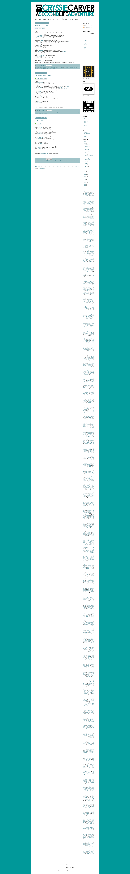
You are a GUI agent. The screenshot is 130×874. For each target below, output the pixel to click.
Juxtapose (84, 480)
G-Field (84, 424)
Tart (88, 737)
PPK (86, 646)
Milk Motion (86, 566)
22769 (91, 193)
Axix (87, 241)
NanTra (85, 595)
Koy (87, 493)
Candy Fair (90, 287)
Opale (92, 616)
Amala (91, 215)
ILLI (89, 458)
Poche (92, 639)
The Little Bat (88, 772)
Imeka (84, 460)
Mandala (88, 549)
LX (91, 540)
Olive (90, 613)
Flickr (57, 19)
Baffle (87, 244)
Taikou (92, 733)
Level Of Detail (92, 517)
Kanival (89, 483)
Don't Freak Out (85, 351)
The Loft (92, 772)
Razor (88, 658)
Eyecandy (84, 390)
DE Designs (91, 334)
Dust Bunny (90, 358)
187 (84, 192)
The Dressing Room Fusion (88, 759)
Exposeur (85, 388)
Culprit (87, 325)
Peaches (91, 626)
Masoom (84, 552)
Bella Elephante (91, 254)
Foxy (88, 418)
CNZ (87, 303)
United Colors (88, 807)
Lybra (87, 541)
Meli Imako (90, 555)
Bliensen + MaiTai (88, 268)
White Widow (91, 837)
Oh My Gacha (88, 610)
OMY (90, 614)
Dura (85, 358)
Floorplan (86, 412)
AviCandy (84, 241)
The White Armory (87, 790)
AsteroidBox (85, 232)
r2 (86, 654)
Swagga (84, 726)
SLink (93, 703)
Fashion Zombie (89, 399)
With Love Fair (92, 845)
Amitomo (91, 217)
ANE (92, 221)
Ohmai (85, 612)
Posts (85, 25)
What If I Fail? (39, 120)
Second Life (37, 68)
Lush (83, 539)
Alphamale (84, 211)
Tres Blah (40, 127)
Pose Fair (92, 641)
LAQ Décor (91, 505)
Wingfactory (86, 132)
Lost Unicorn (92, 528)
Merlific (87, 558)
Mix (87, 572)
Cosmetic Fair (88, 315)
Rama (89, 656)
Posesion (88, 643)
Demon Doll (88, 341)
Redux (88, 663)
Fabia (87, 390)
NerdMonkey (91, 599)
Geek (89, 427)
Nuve (92, 608)
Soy (93, 707)
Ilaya (86, 458)
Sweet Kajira (92, 727)
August (86, 151)
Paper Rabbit (86, 625)
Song (89, 706)
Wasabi (39, 42)
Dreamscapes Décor (91, 355)
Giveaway (88, 432)
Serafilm (92, 686)
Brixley (91, 278)
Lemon (92, 515)
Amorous (84, 218)
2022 (85, 143)
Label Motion (89, 501)
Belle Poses (86, 255)
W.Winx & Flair (90, 823)
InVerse (84, 470)
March (86, 164)
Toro (86, 796)
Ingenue (89, 465)
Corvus (84, 315)
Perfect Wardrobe (88, 629)
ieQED (85, 457)
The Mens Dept (86, 774)
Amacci (93, 214)
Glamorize (90, 434)
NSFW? (49, 19)
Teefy (91, 740)
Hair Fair (92, 442)
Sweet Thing (90, 729)
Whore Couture (87, 838)
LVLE (88, 540)
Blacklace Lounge (85, 267)
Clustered (91, 302)
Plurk (61, 19)
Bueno (91, 281)
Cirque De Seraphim (91, 299)
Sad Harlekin (88, 673)
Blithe (88, 269)
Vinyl (88, 820)
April (86, 163)
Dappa (84, 333)
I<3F (88, 454)
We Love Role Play (90, 832)
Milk (93, 565)
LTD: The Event (88, 534)
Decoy (85, 339)
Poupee (84, 646)
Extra (92, 388)
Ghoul (91, 430)
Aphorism (84, 224)
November (87, 146)
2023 (85, 141)
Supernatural (90, 725)
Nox (92, 607)
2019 (85, 173)
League (85, 514)
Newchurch (90, 601)
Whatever (84, 836)
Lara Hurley (84, 506)
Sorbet (92, 706)
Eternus (91, 381)
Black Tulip (90, 265)
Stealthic (84, 714)
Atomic (91, 234)
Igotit (89, 457)
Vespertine (89, 815)
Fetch (91, 406)
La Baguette (86, 500)
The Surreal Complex (91, 788)
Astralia (90, 232)
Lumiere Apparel (91, 536)
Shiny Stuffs (85, 693)
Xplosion (84, 850)
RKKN (87, 667)
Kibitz (84, 489)
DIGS (83, 347)
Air (87, 205)
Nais (53, 19)
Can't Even (87, 286)
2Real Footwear (85, 194)
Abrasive (84, 197)
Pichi (83, 631)
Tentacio (84, 741)
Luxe (86, 539)
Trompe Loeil (85, 799)
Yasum (91, 850)
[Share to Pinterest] (51, 65)
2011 (85, 185)
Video (89, 816)
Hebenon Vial (86, 447)
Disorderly (92, 348)
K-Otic (89, 480)
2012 (85, 184)
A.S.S (92, 196)
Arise (91, 227)
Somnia (86, 706)
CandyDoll (84, 288)
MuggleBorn (84, 584)
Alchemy (88, 208)
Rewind (87, 665)
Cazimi (92, 292)
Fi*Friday (84, 407)
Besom (84, 259)
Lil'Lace (85, 518)
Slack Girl (92, 702)
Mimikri (88, 567)
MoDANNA (85, 573)
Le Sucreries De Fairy (89, 512)
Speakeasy (84, 710)
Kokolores (91, 492)
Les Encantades (89, 516)
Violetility (88, 821)
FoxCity (89, 417)
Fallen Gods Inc (90, 391)
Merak (83, 558)
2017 (85, 176)
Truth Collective (89, 800)
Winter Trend (90, 844)
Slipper (92, 704)
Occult (89, 609)
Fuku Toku (41, 50)
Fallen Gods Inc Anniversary (88, 392)
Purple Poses (86, 652)
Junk (90, 477)
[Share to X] (49, 65)
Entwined (92, 377)
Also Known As (89, 211)
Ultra (91, 805)
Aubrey (88, 237)
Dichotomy (84, 346)
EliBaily (87, 366)
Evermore (86, 386)
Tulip (93, 801)
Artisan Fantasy (89, 230)
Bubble (88, 280)
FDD (87, 403)
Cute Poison (86, 327)
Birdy (93, 260)
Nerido (84, 600)
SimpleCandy (91, 698)
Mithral (84, 572)
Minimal (42, 60)
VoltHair (88, 822)
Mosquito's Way (90, 580)
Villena (85, 818)
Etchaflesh (88, 380)
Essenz (91, 379)
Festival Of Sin (85, 406)
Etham (84, 382)
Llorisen (90, 524)
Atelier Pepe (89, 233)
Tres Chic (91, 797)
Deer (93, 339)
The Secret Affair (89, 783)
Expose (92, 387)
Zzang (87, 857)
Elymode (84, 370)
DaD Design (86, 331)
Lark (88, 506)
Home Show (86, 451)
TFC (88, 742)
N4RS (92, 591)
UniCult (92, 806)
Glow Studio (90, 439)
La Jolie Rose (91, 500)
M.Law (90, 542)
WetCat (84, 835)
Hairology (86, 443)
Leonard (84, 516)
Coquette (86, 314)
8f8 (93, 195)
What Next (89, 835)
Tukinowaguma (86, 801)
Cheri (92, 294)
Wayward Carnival (89, 827)
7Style (88, 195)
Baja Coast (91, 245)
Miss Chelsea (41, 35)
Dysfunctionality (86, 360)
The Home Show (90, 768)
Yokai (83, 851)
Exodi (89, 387)
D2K (88, 330)
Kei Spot (87, 487)
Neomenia (84, 599)
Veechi (42, 40)
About (40, 19)
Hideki (89, 449)
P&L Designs (91, 620)
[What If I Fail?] (38, 123)
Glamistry (84, 434)
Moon (93, 578)
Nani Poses (88, 593)
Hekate (90, 447)
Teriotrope (88, 741)
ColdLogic (84, 306)
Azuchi (87, 242)
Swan (92, 726)
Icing (83, 456)
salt (90, 675)
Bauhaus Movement (90, 251)
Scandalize (91, 679)
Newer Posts (37, 166)
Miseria (84, 569)
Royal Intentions (86, 671)
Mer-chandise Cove (90, 557)
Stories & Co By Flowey (89, 717)
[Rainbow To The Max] (40, 28)
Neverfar (91, 600)
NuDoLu (88, 608)
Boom (88, 275)
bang (93, 249)
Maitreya (39, 54)
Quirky (92, 652)
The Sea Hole (86, 782)
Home (36, 19)
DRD (92, 354)
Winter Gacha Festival (89, 843)
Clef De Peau (90, 301)
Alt (92, 211)
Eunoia (92, 382)
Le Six (84, 512)
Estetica (84, 380)
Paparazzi (84, 623)
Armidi (88, 229)
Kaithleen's (90, 481)
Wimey (92, 841)
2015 (85, 179)
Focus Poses (85, 415)
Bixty (93, 262)
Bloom (92, 270)
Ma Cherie (84, 543)
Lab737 (85, 501)
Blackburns (84, 266)
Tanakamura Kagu (85, 736)
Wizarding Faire (86, 846)
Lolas (92, 525)
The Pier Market (90, 779)
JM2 (83, 476)
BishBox (90, 261)
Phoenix (92, 630)
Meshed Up (84, 561)
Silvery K (84, 698)
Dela (89, 340)
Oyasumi (85, 620)
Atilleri (87, 234)
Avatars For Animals (89, 239)
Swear (88, 727)
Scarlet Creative (86, 680)
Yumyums (91, 852)
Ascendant (39, 39)
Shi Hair (92, 691)
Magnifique (85, 547)
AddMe (90, 201)
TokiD (91, 795)
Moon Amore (87, 579)
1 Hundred (87, 191)
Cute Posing (91, 327)
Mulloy (92, 584)
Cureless (84, 326)
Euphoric (84, 384)
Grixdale (84, 442)
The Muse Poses (88, 777)
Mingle (84, 568)
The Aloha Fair (89, 743)
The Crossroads (86, 752)
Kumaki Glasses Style (86, 495)
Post (92, 645)
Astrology (84, 233)
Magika (90, 545)
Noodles (93, 606)
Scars (92, 680)
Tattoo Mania (90, 738)
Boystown (91, 277)
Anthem (88, 222)
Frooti (88, 419)
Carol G (87, 290)
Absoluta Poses (85, 199)
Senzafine (84, 686)
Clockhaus (84, 302)
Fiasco (88, 407)
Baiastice (92, 244)
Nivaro (85, 604)
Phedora (87, 630)
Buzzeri (90, 283)
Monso (87, 578)
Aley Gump (84, 209)
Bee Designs (92, 253)
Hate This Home (90, 444)
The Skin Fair (89, 787)
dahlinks (84, 332)
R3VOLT (89, 654)
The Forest (92, 764)
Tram (89, 796)
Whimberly (91, 836)
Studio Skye (85, 720)
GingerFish (88, 431)
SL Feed (85, 135)
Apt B (88, 226)
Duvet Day (88, 359)
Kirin (88, 489)
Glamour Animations (86, 435)
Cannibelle (84, 289)
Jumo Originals (90, 476)
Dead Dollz (85, 335)
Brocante (84, 280)
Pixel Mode (89, 637)
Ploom (89, 639)
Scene (83, 681)
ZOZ (83, 857)
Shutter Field (91, 695)
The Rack (87, 781)
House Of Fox (92, 453)
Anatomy (84, 221)
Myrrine (92, 589)
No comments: (41, 65)
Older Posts (77, 166)
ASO (89, 231)
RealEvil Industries (87, 659)
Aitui (93, 205)
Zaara (84, 853)
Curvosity (92, 326)
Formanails (92, 416)
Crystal (93, 320)
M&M (92, 542)
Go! (83, 440)
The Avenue (89, 745)
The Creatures (90, 751)
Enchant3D (87, 373)
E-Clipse (92, 360)
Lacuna (84, 502)
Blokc (88, 270)
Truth (85, 126)
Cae (93, 284)
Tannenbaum (91, 736)
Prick (92, 647)
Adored (84, 203)
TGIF (91, 742)
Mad (83, 544)
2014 (85, 181)
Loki (89, 525)
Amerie (84, 217)
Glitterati (89, 436)
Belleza (92, 255)
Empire (87, 372)
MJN (93, 572)
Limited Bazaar (90, 519)
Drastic (89, 354)
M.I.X (87, 542)
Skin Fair (90, 700)
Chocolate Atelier (89, 298)
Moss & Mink (85, 581)
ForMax (85, 417)
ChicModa (90, 296)
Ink (93, 465)
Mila (40, 45)
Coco (90, 303)
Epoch (88, 378)
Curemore (88, 326)
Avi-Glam (89, 240)
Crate (87, 319)
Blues (83, 272)
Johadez (86, 476)
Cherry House (85, 295)
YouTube (85, 50)
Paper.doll (90, 625)
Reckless (84, 662)
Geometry (86, 430)
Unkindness (85, 808)
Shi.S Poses (84, 692)
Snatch (84, 705)
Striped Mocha (90, 719)
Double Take (91, 352)
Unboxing (87, 806)
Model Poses (91, 573)
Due (84, 357)
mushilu (88, 585)
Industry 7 (89, 464)
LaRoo (92, 506)
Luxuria (84, 540)
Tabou (85, 733)
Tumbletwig (86, 803)
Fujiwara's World (91, 422)
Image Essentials (90, 459)
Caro (84, 290)
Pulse (89, 650)
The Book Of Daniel (88, 748)
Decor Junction (92, 338)
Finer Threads (86, 408)
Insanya (85, 466)
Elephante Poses (87, 365)
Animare (84, 222)
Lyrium (84, 542)
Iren (92, 470)
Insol (38, 46)
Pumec (92, 650)
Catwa (85, 292)
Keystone (88, 488)
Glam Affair (90, 433)
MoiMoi (84, 575)
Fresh (92, 418)
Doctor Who (85, 350)
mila (59, 67)
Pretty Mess (87, 647)
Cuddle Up (91, 324)
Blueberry (85, 119)
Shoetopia (85, 694)
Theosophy (86, 791)
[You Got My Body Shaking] (41, 78)
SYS (92, 730)
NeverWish (84, 601)
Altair (91, 212)
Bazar (88, 252)
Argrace (92, 226)
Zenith (88, 853)
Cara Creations (89, 289)
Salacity (84, 675)
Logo (87, 525)
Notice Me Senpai (87, 607)
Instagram (65, 19)
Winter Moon (85, 844)
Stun (91, 720)
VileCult (92, 816)
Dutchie (84, 359)
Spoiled (92, 711)
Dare (87, 333)
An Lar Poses (90, 218)
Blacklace (90, 266)
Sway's (84, 727)
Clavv (92, 300)
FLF (90, 410)
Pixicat (84, 638)
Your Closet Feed (87, 133)
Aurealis (92, 237)
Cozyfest (88, 318)
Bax (84, 252)
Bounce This (92, 276)
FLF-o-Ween (89, 411)
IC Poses (91, 454)
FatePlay (90, 401)
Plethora (84, 639)
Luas (87, 535)
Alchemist (84, 208)
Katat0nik (88, 485)
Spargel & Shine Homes (88, 709)
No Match (89, 604)
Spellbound (90, 710)
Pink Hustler (88, 633)
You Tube (87, 851)
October (86, 147)
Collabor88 (85, 307)
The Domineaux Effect (87, 756)
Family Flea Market (88, 394)
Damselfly (90, 332)
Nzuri (86, 609)
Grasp (92, 441)
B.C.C (91, 242)
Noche (92, 605)
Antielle (93, 222)
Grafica (84, 441)
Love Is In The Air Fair (87, 532)
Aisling (90, 205)
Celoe (84, 293)
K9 (92, 480)
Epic (85, 378)
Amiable (87, 217)
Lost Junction (86, 528)
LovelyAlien (88, 533)
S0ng (92, 672)
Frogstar (84, 419)
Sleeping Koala (87, 703)
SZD (87, 732)
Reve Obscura (90, 664)
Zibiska (85, 854)
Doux (85, 354)
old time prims (90, 612)
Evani (90, 384)
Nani (83, 593)
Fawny (84, 403)
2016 (85, 177)
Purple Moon (91, 651)
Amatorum (85, 216)
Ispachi (87, 471)
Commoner (88, 308)
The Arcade (90, 744)
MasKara (91, 551)
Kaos (83, 484)
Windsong (84, 842)
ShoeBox (89, 693)
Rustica (88, 672)
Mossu (89, 581)
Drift (84, 356)
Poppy (88, 641)
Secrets (91, 685)
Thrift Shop (88, 793)
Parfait (88, 626)
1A (89, 192)
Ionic (87, 470)
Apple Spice (84, 226)
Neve (87, 600)
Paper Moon (92, 624)
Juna (83, 477)
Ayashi (91, 241)
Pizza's (88, 638)
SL (40, 68)
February (86, 166)
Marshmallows (88, 550)
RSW (92, 671)
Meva (92, 561)
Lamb (84, 504)
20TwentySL (86, 193)
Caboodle (89, 284)
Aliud (93, 209)
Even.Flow (87, 385)
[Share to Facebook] (50, 65)
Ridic (88, 666)
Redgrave (84, 663)
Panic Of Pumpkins (90, 621)
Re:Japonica (92, 658)
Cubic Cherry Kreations (90, 323)
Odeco (92, 609)
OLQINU (87, 614)
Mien (93, 564)
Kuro (92, 496)
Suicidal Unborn (90, 721)
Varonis (84, 813)
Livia (86, 524)
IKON (46, 67)
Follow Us (91, 415)
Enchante (91, 373)
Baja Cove (84, 246)
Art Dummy (92, 229)
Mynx (89, 589)
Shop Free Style (85, 695)
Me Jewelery (85, 555)
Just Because (88, 478)
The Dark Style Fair (90, 753)
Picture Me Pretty (87, 631)
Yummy (40, 83)
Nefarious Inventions (86, 598)
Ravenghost (84, 658)
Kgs (92, 488)
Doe (89, 350)
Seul (90, 689)
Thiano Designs (91, 791)
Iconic (86, 456)
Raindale (84, 656)
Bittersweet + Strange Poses (87, 262)
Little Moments (90, 523)
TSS (93, 800)
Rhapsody (92, 665)
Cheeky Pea (86, 121)
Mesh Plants (90, 560)
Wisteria (87, 845)
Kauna (93, 485)
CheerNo (87, 294)
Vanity (87, 812)
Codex (91, 304)
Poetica (89, 640)
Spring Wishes (88, 712)
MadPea (91, 544)
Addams (84, 200)
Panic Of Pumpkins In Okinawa (88, 622)
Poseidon (91, 642)
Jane (88, 473)
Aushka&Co (85, 238)
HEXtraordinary (85, 449)
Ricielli (85, 666)
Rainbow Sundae (90, 655)
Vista (83, 822)
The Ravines (92, 781)
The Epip (88, 760)
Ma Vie (88, 543)
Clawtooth (85, 301)
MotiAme (92, 581)
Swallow (88, 726)
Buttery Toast (85, 283)
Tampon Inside (90, 735)
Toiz (87, 795)
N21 (60, 134)
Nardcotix (88, 596)
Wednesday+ (85, 834)
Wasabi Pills (91, 826)
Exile (84, 387)
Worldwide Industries (87, 847)
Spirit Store (87, 711)
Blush (88, 273)
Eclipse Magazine (90, 364)
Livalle (84, 524)
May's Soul (87, 553)
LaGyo (87, 503)
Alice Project (89, 209)
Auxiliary (90, 238)
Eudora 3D (88, 382)
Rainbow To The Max (41, 25)
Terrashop (92, 741)
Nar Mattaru (91, 595)
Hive (93, 449)
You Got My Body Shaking (43, 75)
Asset (92, 231)
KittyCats (87, 492)
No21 (93, 604)
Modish (92, 574)
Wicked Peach (86, 841)
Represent (84, 664)
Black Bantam (87, 263)
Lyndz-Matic (91, 541)
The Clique (86, 750)
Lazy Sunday (84, 509)
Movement (90, 582)
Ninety (93, 602)
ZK (92, 854)
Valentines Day (90, 811)
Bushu (92, 282)
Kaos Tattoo (40, 137)
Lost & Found (87, 527)
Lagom (84, 503)
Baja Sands (84, 247)
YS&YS (91, 851)
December (87, 144)
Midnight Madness (85, 564)
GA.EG (88, 424)
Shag (93, 690)
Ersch (88, 379)
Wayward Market (86, 830)
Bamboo (93, 247)
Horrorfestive (85, 453)
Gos (86, 440)
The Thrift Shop (92, 789)
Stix (92, 714)
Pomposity (84, 641)
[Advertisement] (87, 57)
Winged (88, 842)
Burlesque (88, 282)
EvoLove (91, 386)
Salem (87, 675)
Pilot (86, 632)
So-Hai (88, 705)
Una (83, 806)
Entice (88, 376)
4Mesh (90, 194)
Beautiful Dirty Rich (86, 253)
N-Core (91, 590)
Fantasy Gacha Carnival (87, 396)
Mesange (91, 558)
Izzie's (41, 47)
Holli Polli (85, 450)
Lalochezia (91, 503)
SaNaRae (89, 676)
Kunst (88, 496)
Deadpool (92, 335)
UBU (88, 805)
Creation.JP (91, 319)
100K (91, 191)
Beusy (87, 259)
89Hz (91, 195)
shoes (93, 693)
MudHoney (89, 583)
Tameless (85, 735)
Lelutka (39, 52)
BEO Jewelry (88, 258)
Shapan (89, 691)
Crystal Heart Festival (87, 322)
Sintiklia (84, 699)
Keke (83, 488)
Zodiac (84, 855)
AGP (84, 204)
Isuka (90, 471)
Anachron (91, 220)
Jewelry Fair (88, 474)
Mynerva (84, 589)
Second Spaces (89, 684)
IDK (93, 456)
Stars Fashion (91, 713)
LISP (88, 521)
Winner (92, 842)
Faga (93, 390)
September (87, 149)
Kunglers (84, 496)
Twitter (85, 48)
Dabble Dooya (92, 330)
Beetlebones (85, 254)
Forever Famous (86, 416)
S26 (83, 673)
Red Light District (90, 662)
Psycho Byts (84, 650)
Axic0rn (46, 105)
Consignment (91, 309)
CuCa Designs (86, 324)
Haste (85, 444)
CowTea (90, 317)
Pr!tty (90, 646)
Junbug (87, 477)
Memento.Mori (85, 556)
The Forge (86, 765)
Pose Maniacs (86, 642)
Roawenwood (85, 668)
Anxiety (85, 223)
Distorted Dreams (86, 349)
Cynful (93, 329)
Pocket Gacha (85, 640)
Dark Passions (91, 333)
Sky (93, 700)
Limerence (91, 518)
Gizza (85, 433)
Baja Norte (90, 246)
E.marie (40, 37)
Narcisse (84, 596)
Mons (83, 578)
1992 (87, 192)
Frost (91, 419)
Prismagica (91, 648)
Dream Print (85, 355)
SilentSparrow (85, 697)
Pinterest (85, 44)
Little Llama (84, 523)
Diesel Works (90, 346)
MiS (92, 568)
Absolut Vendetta (90, 197)
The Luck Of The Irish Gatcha (88, 773)
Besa (92, 258)
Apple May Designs (89, 225)
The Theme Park (86, 789)
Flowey (91, 412)
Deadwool (86, 337)
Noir (86, 606)
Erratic (84, 379)
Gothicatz (91, 440)
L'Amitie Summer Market (90, 498)
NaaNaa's (84, 592)
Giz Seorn (92, 432)
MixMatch (90, 572)
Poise (92, 640)
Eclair (89, 363)
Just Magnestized (90, 479)
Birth (85, 261)
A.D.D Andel (42, 55)
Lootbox (90, 526)
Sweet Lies (86, 728)
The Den (91, 754)
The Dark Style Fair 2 (86, 754)
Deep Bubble (89, 339)
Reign (91, 663)
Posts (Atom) (42, 168)
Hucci (84, 455)
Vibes (93, 815)
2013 (85, 182)
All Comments (87, 27)
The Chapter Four (90, 749)
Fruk (86, 422)
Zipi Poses (89, 854)
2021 (85, 170)
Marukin (86, 551)
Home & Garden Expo (91, 450)
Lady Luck (87, 502)
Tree (92, 796)
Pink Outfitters (87, 634)
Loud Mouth (88, 530)
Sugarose (84, 721)
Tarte (91, 737)
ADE (93, 201)
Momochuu (88, 575)
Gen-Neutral (88, 428)
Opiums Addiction (85, 617)
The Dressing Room (90, 757)
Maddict (86, 544)
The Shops (84, 787)
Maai (92, 543)
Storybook (85, 718)
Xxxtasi (88, 850)
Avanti (84, 239)
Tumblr (85, 47)
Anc (88, 221)
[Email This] (46, 65)
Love (87, 531)
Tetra (41, 32)
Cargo (93, 289)
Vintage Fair (87, 819)
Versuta (39, 56)
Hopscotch (90, 452)
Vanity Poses (91, 812)
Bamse (85, 248)
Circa (86, 299)
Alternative (84, 214)
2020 (85, 171)
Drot (87, 356)
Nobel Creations (87, 605)
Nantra (85, 122)
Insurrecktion (85, 467)
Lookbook (85, 526)
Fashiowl (91, 400)
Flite (93, 411)
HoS (88, 453)
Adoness (85, 202)
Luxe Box (90, 539)
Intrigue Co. (87, 468)
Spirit (83, 711)
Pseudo (91, 649)
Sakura (92, 674)
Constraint (91, 310)
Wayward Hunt (90, 829)
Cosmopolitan (89, 316)
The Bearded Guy (44, 153)
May (86, 161)
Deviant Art (71, 19)
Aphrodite (89, 224)
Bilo (90, 260)
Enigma (88, 375)
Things (84, 792)
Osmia (84, 618)
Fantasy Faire (89, 395)
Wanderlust (84, 824)
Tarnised (85, 737)
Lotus (84, 530)
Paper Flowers (86, 624)
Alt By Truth (85, 212)
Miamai (84, 562)
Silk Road (91, 697)
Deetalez (85, 340)
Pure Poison (85, 651)
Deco (87, 338)
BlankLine (91, 267)
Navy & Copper (89, 597)
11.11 (93, 191)
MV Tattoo (90, 587)
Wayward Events (86, 828)
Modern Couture (86, 574)
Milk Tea (91, 566)
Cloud (88, 302)
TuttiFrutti (91, 803)
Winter (84, 843)
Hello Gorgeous (89, 448)
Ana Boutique (87, 220)
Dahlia (91, 331)
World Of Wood (92, 846)
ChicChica (84, 296)
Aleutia (92, 208)
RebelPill (91, 660)
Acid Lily (91, 199)
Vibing (85, 817)
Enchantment (85, 374)
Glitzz (89, 437)
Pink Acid (90, 632)
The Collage (91, 750)
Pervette (84, 630)
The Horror (84, 770)
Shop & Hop (91, 694)
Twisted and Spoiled (86, 804)
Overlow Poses (88, 618)
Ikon (39, 44)
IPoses (90, 470)
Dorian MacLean (85, 352)
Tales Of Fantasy (91, 734)
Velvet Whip (89, 814)
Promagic (87, 649)
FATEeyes (84, 401)
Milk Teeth (84, 567)
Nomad (89, 606)
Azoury (84, 242)
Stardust (86, 713)
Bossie (92, 275)
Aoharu (91, 223)
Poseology (84, 643)
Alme (85, 210)
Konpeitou (84, 493)
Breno (87, 278)
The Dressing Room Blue (88, 758)
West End (91, 834)
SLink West (87, 704)
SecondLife (72, 112)
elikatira (90, 366)
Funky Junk (91, 423)
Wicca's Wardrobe (91, 839)
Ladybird (92, 502)
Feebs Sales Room (91, 403)
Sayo (86, 679)
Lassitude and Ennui (86, 507)
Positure (89, 645)
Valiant (84, 812)
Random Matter (89, 657)
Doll (92, 350)
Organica (91, 617)
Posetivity (92, 643)
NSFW (84, 608)
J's (85, 473)
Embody (85, 371)
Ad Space (44, 19)
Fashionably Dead (86, 400)
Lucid (90, 535)
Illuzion (84, 459)
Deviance (90, 342)
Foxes (84, 418)
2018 (85, 174)
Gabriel (92, 424)
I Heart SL (85, 136)
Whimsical (84, 837)
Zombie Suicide (90, 855)
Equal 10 (91, 378)
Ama (84, 118)
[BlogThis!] (47, 65)
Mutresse (84, 587)
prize (83, 649)
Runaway (84, 672)
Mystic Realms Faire (86, 590)
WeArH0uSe (86, 833)
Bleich (83, 268)
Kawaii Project (87, 486)
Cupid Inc (91, 325)
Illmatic (92, 458)
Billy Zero (87, 260)
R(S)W (83, 654)
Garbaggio (84, 427)
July (85, 152)
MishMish (88, 569)
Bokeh (89, 274)
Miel (90, 564)
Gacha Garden (86, 425)
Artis (84, 230)
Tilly (85, 795)
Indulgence (84, 464)
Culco (83, 325)
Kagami (84, 481)
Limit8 (84, 519)
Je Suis (91, 473)
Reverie (84, 665)
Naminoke (91, 592)
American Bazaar (90, 216)
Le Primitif (91, 511)
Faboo (91, 390)
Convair (91, 311)
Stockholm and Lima (86, 715)
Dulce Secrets (92, 357)
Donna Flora (91, 351)
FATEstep (84, 402)
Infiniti (85, 465)
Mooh (90, 578)
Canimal (90, 288)
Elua (93, 367)
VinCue (88, 818)
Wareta (88, 824)
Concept (92, 308)
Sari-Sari (39, 57)
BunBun (84, 282)
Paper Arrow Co (91, 623)
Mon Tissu (91, 576)
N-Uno (84, 591)
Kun (92, 495)
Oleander (84, 613)
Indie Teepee (91, 462)
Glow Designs (85, 439)
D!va (85, 330)
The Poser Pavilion (85, 780)
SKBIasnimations (85, 700)
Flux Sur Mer (87, 413)
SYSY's (84, 732)
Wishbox (84, 845)
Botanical (86, 276)
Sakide (88, 674)
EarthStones (92, 362)
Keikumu (91, 487)
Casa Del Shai (92, 290)
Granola (88, 441)
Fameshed (85, 393)
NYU (83, 609)
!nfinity (84, 191)
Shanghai (85, 691)
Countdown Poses (85, 317)
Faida (84, 391)
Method (88, 561)
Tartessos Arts (85, 738)
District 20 (92, 349)
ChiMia (84, 298)
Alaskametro (88, 207)
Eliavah (84, 366)
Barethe (87, 250)
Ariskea (84, 229)
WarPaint (92, 824)
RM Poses (91, 667)
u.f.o (92, 804)
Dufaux (88, 357)
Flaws (87, 410)
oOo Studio (86, 616)
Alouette (90, 210)
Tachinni (89, 733)
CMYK (84, 303)
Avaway (84, 240)
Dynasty (92, 359)
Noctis (84, 606)
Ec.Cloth (85, 363)
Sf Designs (89, 690)
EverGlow (92, 385)
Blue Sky (84, 271)
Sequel (88, 686)
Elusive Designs (86, 369)
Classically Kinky (86, 300)
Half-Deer (92, 443)
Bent (84, 258)
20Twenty (92, 192)
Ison (83, 471)
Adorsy (93, 203)
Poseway (85, 645)
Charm (87, 293)
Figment (91, 407)
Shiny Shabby (89, 692)
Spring (84, 712)
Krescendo (90, 494)
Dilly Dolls (88, 347)
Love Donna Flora (91, 531)
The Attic (84, 745)
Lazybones (89, 509)
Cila (83, 299)
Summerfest (85, 724)
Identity (89, 456)
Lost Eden (92, 527)
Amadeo (85, 215)
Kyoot (89, 497)
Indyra (93, 464)
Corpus (91, 314)
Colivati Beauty (90, 306)
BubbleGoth (86, 281)
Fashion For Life (87, 398)
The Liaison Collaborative (88, 770)
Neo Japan (91, 598)
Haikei (88, 442)
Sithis (91, 699)
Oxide (93, 618)
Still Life (88, 714)
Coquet (92, 312)
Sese (87, 689)
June (86, 154)
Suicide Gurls (89, 722)
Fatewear (89, 402)
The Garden (90, 767)
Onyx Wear (92, 615)
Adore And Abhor (90, 202)
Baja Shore (88, 247)
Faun (93, 402)
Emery (89, 371)
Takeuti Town (85, 734)
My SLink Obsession (89, 588)
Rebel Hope (87, 660)
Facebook (76, 19)
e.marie (43, 67)
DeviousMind (85, 343)
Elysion (88, 370)
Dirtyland (88, 348)
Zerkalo (92, 853)
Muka (89, 584)
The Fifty (69, 41)
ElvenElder (91, 369)
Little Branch (90, 522)
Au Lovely (84, 237)
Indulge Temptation (88, 463)
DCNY (85, 334)
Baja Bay (86, 245)
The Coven (85, 751)
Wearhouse (91, 833)
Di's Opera (85, 344)
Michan (91, 562)
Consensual (85, 309)
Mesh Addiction (85, 559)
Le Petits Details (89, 510)
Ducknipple (92, 356)
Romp (89, 669)
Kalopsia (84, 483)
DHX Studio (91, 343)
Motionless (86, 582)
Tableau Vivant (91, 732)
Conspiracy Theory (85, 310)
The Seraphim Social (90, 786)
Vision (92, 821)
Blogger (70, 870)
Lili (87, 518)
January (86, 168)
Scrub (87, 681)
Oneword (87, 615)
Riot (91, 666)
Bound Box (86, 277)
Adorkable (89, 203)
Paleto (84, 621)
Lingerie (84, 520)
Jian (91, 475)
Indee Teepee (85, 462)
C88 (86, 284)
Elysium (92, 370)
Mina (91, 567)
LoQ (83, 527)
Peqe (93, 627)
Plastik (91, 638)
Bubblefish (92, 280)
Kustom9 (84, 497)
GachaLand (90, 426)
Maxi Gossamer (90, 552)
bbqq (92, 252)
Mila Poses (89, 565)
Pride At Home (71, 67)
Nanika (92, 593)
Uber (84, 805)
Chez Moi (91, 295)
